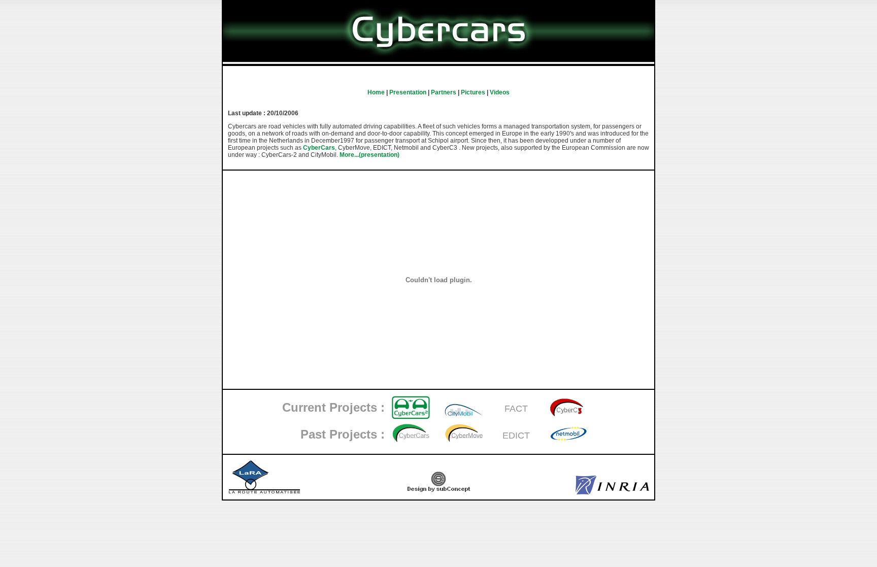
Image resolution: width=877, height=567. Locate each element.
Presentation (407, 92)
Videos (500, 92)
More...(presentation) (369, 154)
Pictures (473, 92)
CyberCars (319, 147)
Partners (443, 92)
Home (376, 92)
